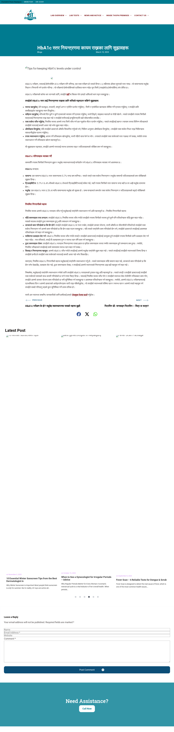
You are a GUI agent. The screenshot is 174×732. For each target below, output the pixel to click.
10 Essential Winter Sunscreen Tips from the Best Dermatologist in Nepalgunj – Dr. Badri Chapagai (32, 452)
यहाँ (67, 94)
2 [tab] (80, 597)
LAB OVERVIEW (57, 15)
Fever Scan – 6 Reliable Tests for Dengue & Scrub (141, 579)
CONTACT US (140, 15)
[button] (78, 314)
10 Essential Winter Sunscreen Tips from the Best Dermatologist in (31, 579)
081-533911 (40, 2)
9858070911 (28, 2)
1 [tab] (75, 597)
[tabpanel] (32, 463)
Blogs (39, 52)
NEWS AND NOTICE (92, 15)
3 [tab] (84, 597)
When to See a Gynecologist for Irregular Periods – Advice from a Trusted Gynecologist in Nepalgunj (87, 452)
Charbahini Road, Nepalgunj (11, 2)
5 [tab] (93, 597)
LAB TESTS (74, 15)
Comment (10, 638)
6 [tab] (98, 597)
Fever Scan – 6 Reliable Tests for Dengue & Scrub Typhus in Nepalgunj (142, 452)
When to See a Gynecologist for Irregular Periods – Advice (86, 578)
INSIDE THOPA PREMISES (117, 15)
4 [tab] (89, 597)
